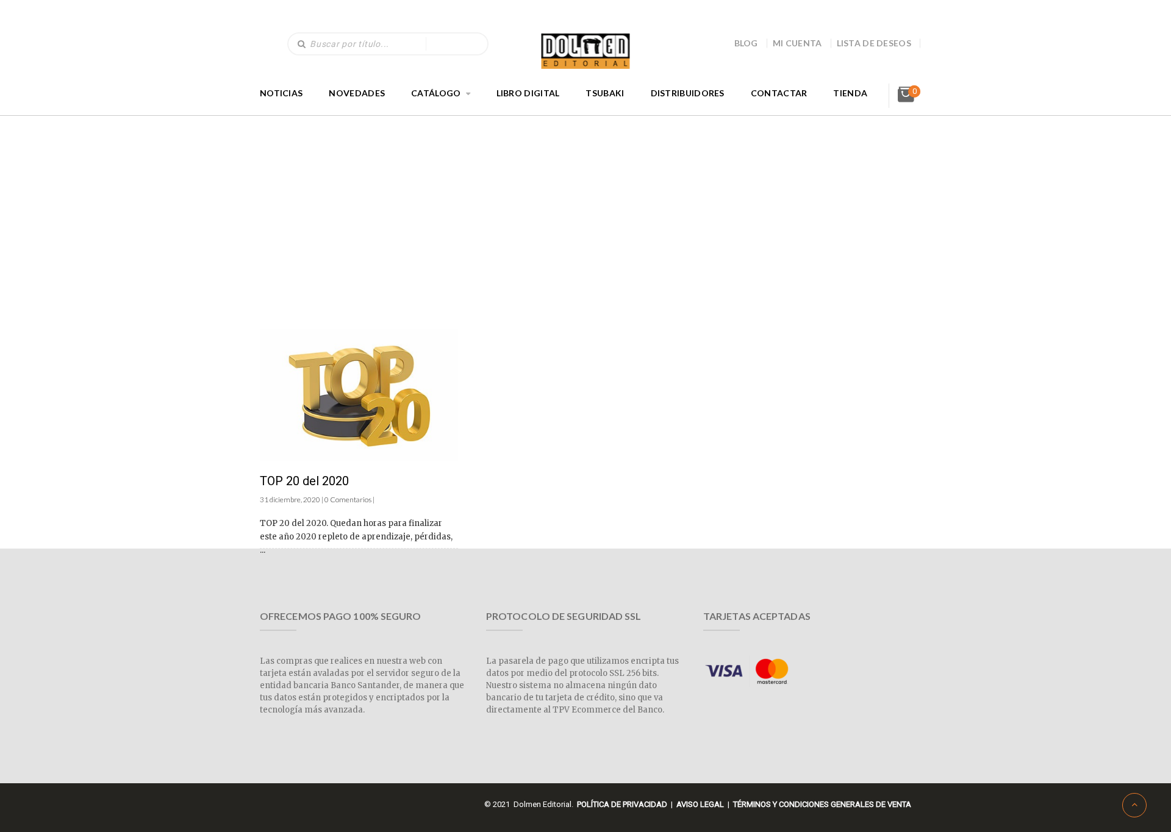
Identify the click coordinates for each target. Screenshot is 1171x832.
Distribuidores (688, 93)
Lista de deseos (874, 43)
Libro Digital (528, 93)
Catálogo (435, 93)
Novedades (357, 93)
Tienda (850, 93)
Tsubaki (605, 93)
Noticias (281, 93)
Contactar (779, 93)
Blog (746, 43)
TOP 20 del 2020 (304, 481)
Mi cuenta (797, 43)
